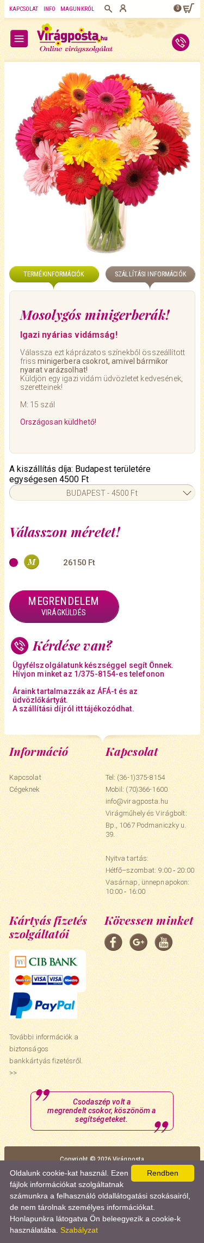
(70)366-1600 (147, 789)
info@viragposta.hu (137, 801)
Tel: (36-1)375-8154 (135, 777)
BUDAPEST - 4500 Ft (102, 493)
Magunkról (77, 8)
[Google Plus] (138, 942)
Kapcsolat (24, 8)
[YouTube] (163, 942)
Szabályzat (79, 1230)
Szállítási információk (150, 274)
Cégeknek (24, 789)
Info (49, 8)
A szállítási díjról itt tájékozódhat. (73, 708)
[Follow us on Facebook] (113, 942)
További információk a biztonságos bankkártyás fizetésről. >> (46, 1055)
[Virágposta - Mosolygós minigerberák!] (102, 162)
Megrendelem (63, 606)
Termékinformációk (53, 274)
